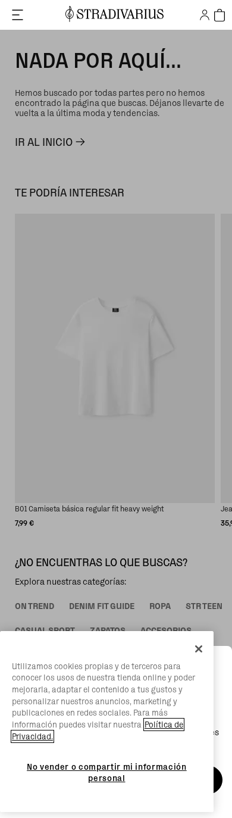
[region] (107, 722)
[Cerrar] (199, 649)
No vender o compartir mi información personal (107, 772)
